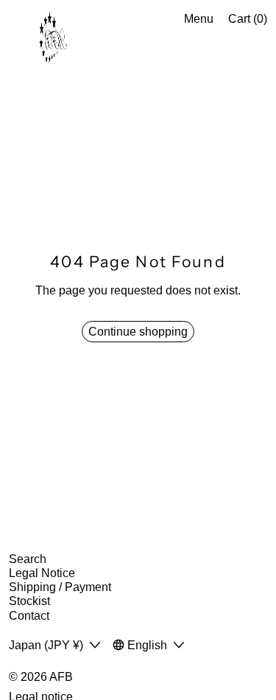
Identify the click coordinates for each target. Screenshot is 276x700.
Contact (29, 615)
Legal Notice (42, 573)
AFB (61, 677)
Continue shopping (138, 331)
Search (27, 559)
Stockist (29, 601)
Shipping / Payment (60, 587)
